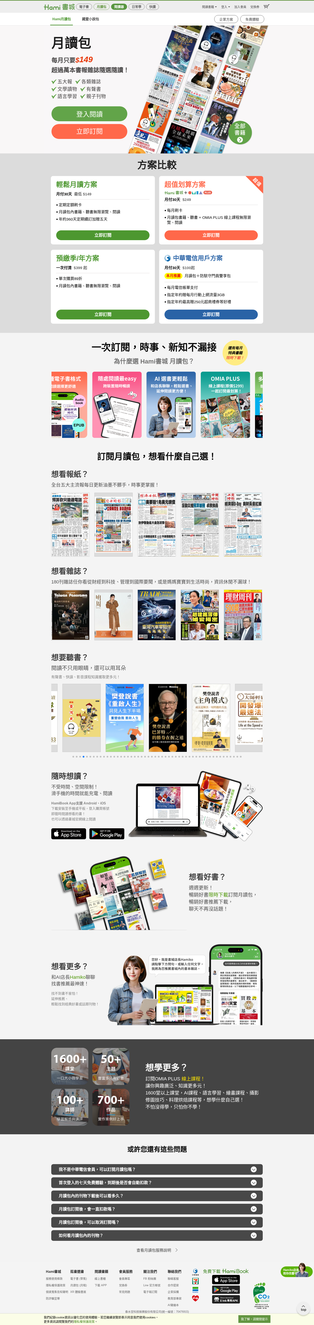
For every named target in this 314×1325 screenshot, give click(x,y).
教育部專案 (175, 1298)
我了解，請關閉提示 (254, 1319)
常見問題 (124, 1291)
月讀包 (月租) (78, 1285)
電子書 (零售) (78, 1278)
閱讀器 (119, 7)
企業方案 (226, 19)
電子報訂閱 (150, 1291)
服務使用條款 (54, 1278)
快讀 (152, 7)
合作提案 (173, 1285)
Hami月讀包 (61, 19)
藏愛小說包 (90, 19)
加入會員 (240, 6)
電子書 (84, 7)
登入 (224, 6)
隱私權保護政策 (55, 1285)
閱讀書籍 (208, 6)
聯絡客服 (173, 1278)
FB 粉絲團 (149, 1278)
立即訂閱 (89, 131)
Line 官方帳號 (151, 1285)
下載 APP (101, 1285)
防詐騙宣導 (53, 1298)
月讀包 (101, 7)
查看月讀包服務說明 (153, 1250)
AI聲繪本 (173, 1305)
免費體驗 (252, 19)
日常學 (136, 7)
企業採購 (173, 1291)
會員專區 (124, 1278)
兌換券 (254, 6)
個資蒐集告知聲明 (57, 1291)
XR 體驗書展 (78, 1291)
